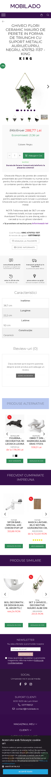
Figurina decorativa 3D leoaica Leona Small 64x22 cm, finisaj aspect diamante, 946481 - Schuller (14, 441)
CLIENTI (24, 730)
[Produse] (3, 16)
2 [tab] (21, 110)
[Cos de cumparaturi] (41, 15)
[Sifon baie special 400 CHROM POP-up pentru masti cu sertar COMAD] (13, 504)
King (37, 600)
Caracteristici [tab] (25, 293)
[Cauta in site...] (48, 15)
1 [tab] (17, 110)
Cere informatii (25, 247)
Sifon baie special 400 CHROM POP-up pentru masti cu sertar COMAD (14, 525)
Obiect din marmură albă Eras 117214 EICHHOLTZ (36, 441)
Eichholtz (36, 436)
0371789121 (27, 705)
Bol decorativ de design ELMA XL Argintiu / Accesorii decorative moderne (14, 605)
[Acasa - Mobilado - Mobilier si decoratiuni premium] (26, 6)
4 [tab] (28, 110)
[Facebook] (20, 684)
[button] (25, 766)
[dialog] (25, 756)
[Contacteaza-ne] (35, 15)
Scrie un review (25, 376)
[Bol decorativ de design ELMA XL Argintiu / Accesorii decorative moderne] (13, 584)
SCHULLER (14, 436)
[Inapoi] (2, 21)
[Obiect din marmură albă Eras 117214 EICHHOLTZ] (36, 424)
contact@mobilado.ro (27, 709)
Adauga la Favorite (25, 241)
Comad (14, 520)
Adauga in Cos (35, 155)
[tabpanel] (25, 88)
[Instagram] (30, 684)
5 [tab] (31, 110)
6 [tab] (34, 110)
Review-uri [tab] (25, 349)
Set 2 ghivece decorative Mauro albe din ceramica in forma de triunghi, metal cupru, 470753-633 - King (37, 605)
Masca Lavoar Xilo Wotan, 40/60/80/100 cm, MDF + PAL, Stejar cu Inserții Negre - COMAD (37, 525)
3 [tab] (25, 110)
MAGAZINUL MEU (24, 724)
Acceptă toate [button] (25, 771)
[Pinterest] (25, 684)
